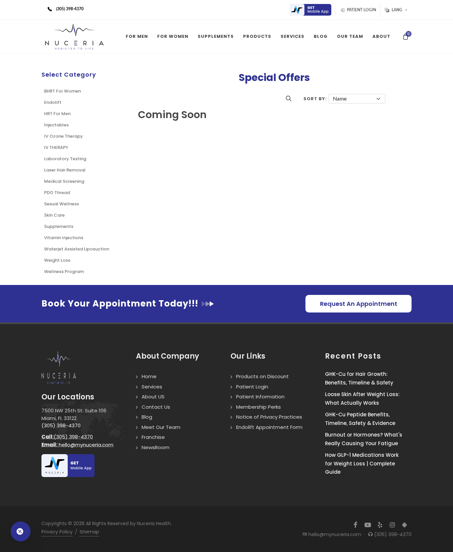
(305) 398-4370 (61, 425)
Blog (147, 416)
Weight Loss (57, 260)
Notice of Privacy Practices (269, 416)
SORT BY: (315, 99)
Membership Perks (258, 406)
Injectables (56, 125)
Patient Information (260, 396)
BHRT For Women (62, 91)
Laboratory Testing (65, 159)
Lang (397, 10)
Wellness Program (64, 271)
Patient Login (361, 10)
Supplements (58, 226)
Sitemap (89, 531)
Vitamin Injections (63, 238)
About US (153, 396)
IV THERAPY (56, 147)
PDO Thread (57, 192)
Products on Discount (262, 376)
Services (152, 386)
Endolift (52, 102)
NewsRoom (155, 447)
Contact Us (156, 406)
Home (149, 376)
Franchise (153, 437)
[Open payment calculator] (21, 531)
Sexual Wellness (61, 204)
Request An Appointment (358, 304)
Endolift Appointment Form (269, 427)
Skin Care (54, 215)
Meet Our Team (161, 427)
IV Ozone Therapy (63, 136)
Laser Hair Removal (65, 170)
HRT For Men (57, 113)
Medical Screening (64, 181)
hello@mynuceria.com (77, 444)
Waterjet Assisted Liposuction (76, 249)
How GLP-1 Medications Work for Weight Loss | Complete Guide (362, 463)
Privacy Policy (57, 531)
